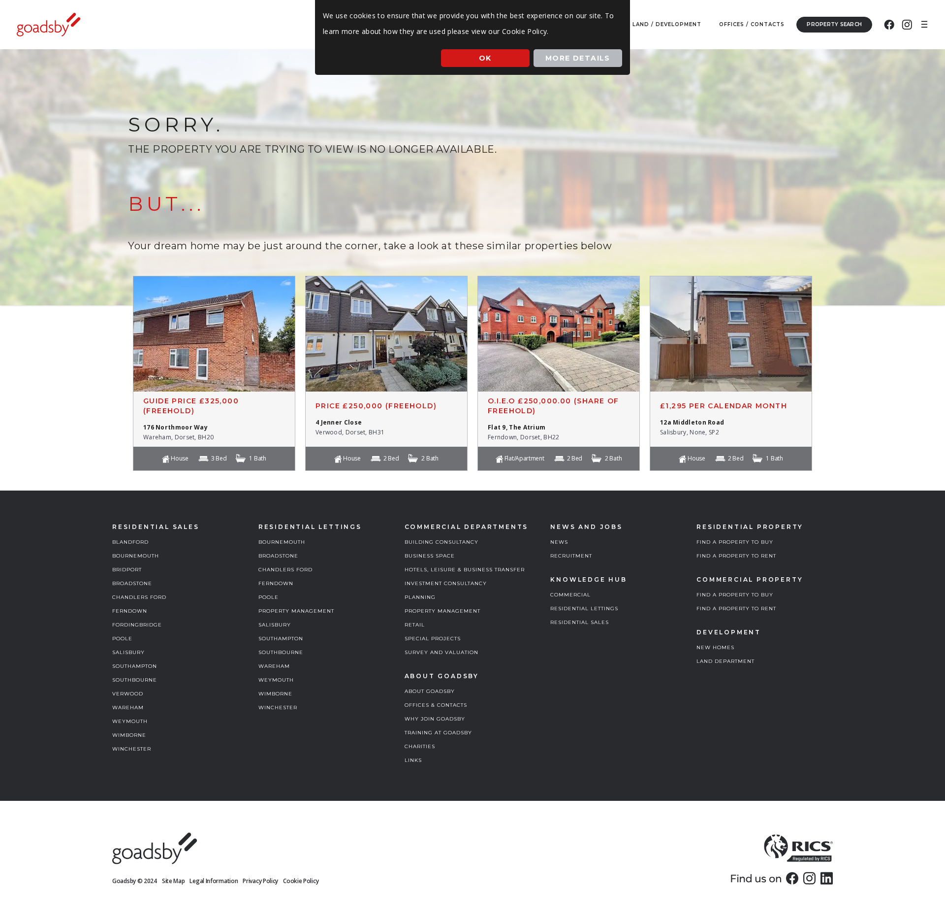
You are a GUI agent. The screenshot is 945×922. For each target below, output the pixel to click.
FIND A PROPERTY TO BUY (734, 542)
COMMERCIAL (570, 595)
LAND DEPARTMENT (725, 661)
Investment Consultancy (446, 583)
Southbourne (134, 680)
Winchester (131, 749)
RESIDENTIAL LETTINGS (584, 608)
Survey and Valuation (441, 652)
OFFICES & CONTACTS (436, 705)
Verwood (127, 694)
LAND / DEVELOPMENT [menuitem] (666, 24)
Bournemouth (135, 556)
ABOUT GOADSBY (430, 691)
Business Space (430, 556)
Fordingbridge (137, 625)
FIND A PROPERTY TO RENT (736, 556)
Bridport (127, 569)
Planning (420, 597)
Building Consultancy (441, 542)
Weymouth (130, 721)
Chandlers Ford (139, 597)
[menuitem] (889, 25)
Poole (122, 638)
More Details (577, 58)
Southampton (134, 666)
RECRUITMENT (571, 556)
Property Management (296, 611)
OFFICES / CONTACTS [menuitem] (752, 24)
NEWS (559, 542)
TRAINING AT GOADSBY (438, 732)
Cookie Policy (300, 881)
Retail (415, 625)
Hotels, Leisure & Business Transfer (465, 569)
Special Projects (433, 638)
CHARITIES (420, 746)
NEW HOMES (715, 647)
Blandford (130, 542)
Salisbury (128, 652)
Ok (485, 58)
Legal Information (213, 881)
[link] (792, 878)
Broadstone (132, 583)
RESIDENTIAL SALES (579, 622)
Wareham (128, 707)
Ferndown (129, 611)
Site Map (173, 881)
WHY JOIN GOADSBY (435, 719)
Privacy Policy (260, 881)
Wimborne (129, 735)
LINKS (413, 760)
